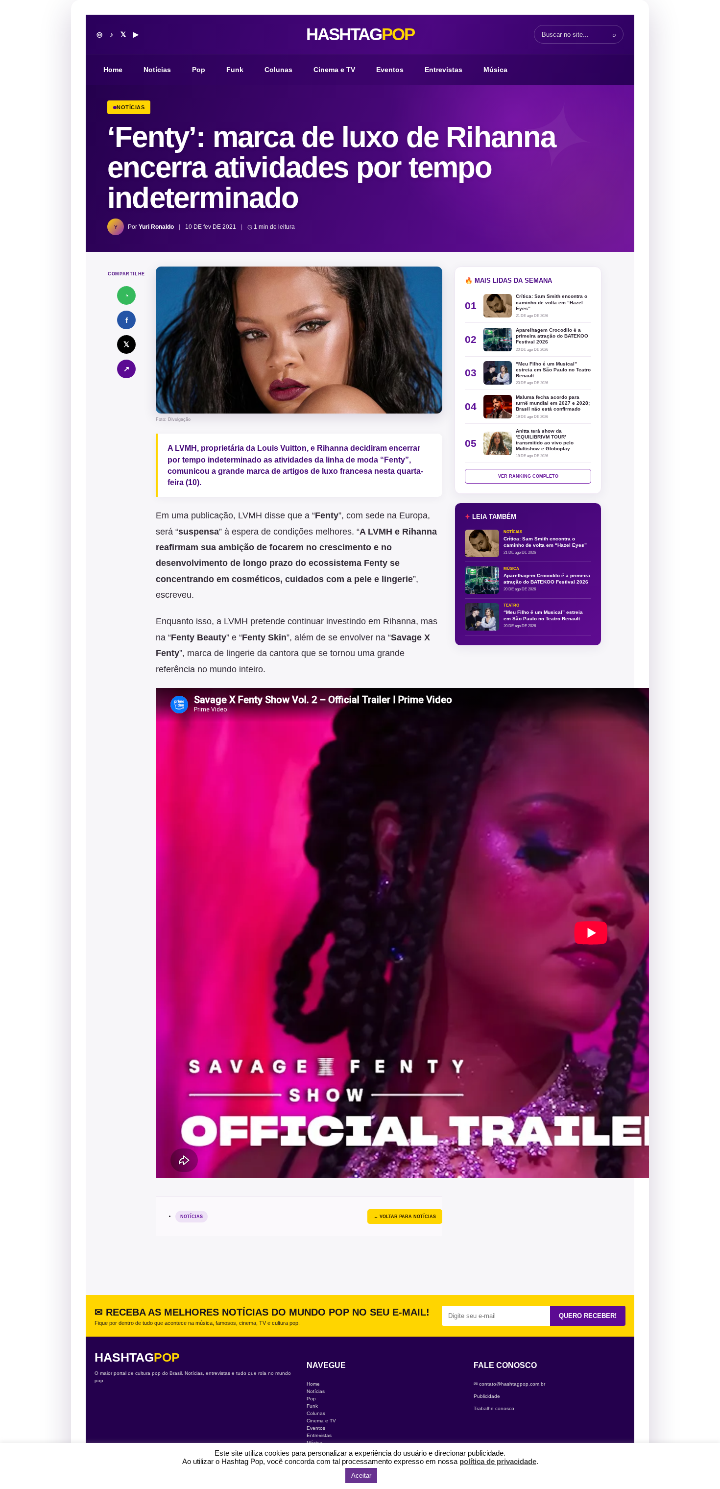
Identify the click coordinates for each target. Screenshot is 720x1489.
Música (495, 69)
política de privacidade (497, 1461)
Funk (234, 69)
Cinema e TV (334, 69)
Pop (198, 69)
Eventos (390, 69)
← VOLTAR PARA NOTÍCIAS (405, 1216)
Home (112, 69)
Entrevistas (443, 69)
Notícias (157, 69)
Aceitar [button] (361, 1475)
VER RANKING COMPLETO (528, 476)
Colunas (278, 69)
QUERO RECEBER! (588, 1315)
